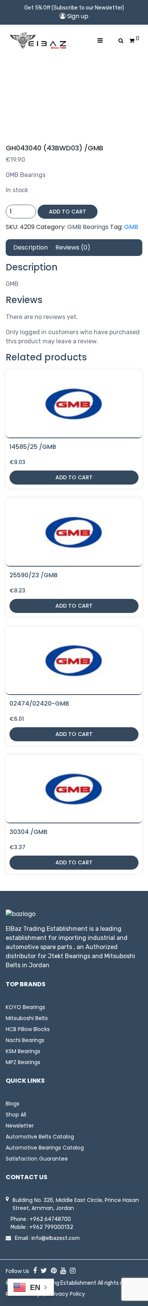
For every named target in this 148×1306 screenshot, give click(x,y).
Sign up (77, 16)
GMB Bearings (88, 227)
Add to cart (67, 211)
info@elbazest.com (55, 1238)
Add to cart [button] (74, 477)
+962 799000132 (51, 1227)
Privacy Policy (67, 1294)
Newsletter (20, 1125)
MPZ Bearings (23, 1062)
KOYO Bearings (25, 1007)
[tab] (30, 247)
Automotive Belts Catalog (40, 1136)
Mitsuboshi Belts (27, 1018)
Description (30, 247)
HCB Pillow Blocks (28, 1029)
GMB (131, 227)
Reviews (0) (72, 247)
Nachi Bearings (25, 1040)
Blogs (12, 1103)
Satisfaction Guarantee (37, 1158)
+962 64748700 (50, 1219)
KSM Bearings (23, 1051)
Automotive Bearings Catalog (45, 1147)
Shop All (16, 1114)
